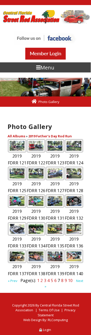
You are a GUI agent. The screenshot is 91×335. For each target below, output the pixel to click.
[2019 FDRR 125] (17, 173)
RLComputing (58, 320)
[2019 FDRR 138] (36, 256)
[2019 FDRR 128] (73, 173)
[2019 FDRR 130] (36, 201)
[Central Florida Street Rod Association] (45, 16)
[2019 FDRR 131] (55, 201)
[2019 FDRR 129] (17, 201)
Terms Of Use (49, 310)
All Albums (16, 136)
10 (70, 280)
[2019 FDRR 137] (17, 256)
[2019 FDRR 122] (36, 146)
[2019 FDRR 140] (73, 256)
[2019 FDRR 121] (17, 146)
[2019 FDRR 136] (73, 229)
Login (47, 329)
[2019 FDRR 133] (17, 229)
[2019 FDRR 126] (36, 173)
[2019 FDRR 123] (55, 146)
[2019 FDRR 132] (73, 201)
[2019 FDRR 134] (36, 229)
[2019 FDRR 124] (73, 146)
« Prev (12, 280)
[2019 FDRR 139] (55, 256)
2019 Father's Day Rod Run (50, 136)
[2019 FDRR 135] (55, 229)
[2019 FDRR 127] (55, 173)
